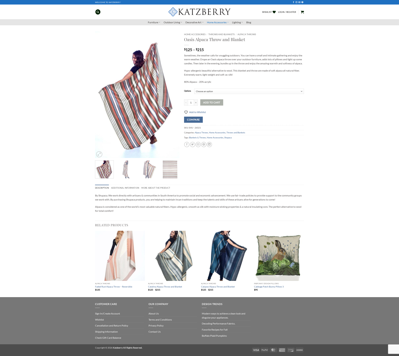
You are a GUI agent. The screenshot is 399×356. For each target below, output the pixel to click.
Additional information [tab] (125, 188)
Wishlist (99, 319)
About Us (154, 313)
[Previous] (100, 94)
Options (187, 91)
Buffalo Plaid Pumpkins (214, 335)
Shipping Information (106, 331)
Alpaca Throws (247, 34)
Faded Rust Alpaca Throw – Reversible (113, 286)
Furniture (153, 22)
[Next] (174, 94)
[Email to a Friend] (198, 144)
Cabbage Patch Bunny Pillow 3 (269, 286)
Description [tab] (102, 188)
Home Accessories (217, 22)
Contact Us (155, 331)
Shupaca (228, 137)
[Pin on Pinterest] (203, 144)
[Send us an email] (299, 2)
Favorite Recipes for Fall (215, 329)
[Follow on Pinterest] (302, 2)
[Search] (97, 12)
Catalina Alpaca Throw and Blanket (165, 286)
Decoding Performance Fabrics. (218, 323)
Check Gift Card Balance (108, 337)
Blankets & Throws (197, 137)
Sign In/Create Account (107, 313)
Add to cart (211, 102)
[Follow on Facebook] (293, 2)
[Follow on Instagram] (296, 2)
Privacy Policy (156, 325)
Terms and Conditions (160, 319)
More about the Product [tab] (155, 188)
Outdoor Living (172, 22)
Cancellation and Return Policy (111, 325)
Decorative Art (193, 22)
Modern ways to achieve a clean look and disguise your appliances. (223, 315)
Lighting (236, 22)
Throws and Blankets (221, 34)
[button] (287, 12)
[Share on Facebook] (186, 144)
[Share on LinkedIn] (209, 144)
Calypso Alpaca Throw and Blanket (218, 286)
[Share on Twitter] (192, 144)
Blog (248, 22)
